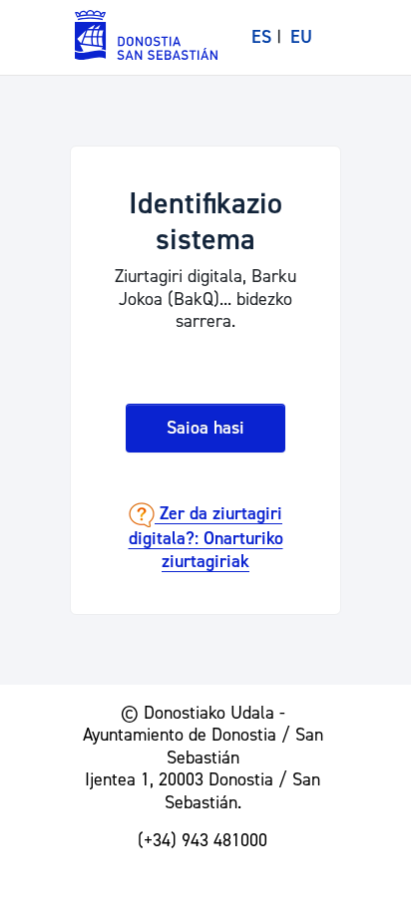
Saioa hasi (205, 428)
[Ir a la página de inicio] (146, 34)
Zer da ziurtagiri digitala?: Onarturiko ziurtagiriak (206, 538)
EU (301, 37)
